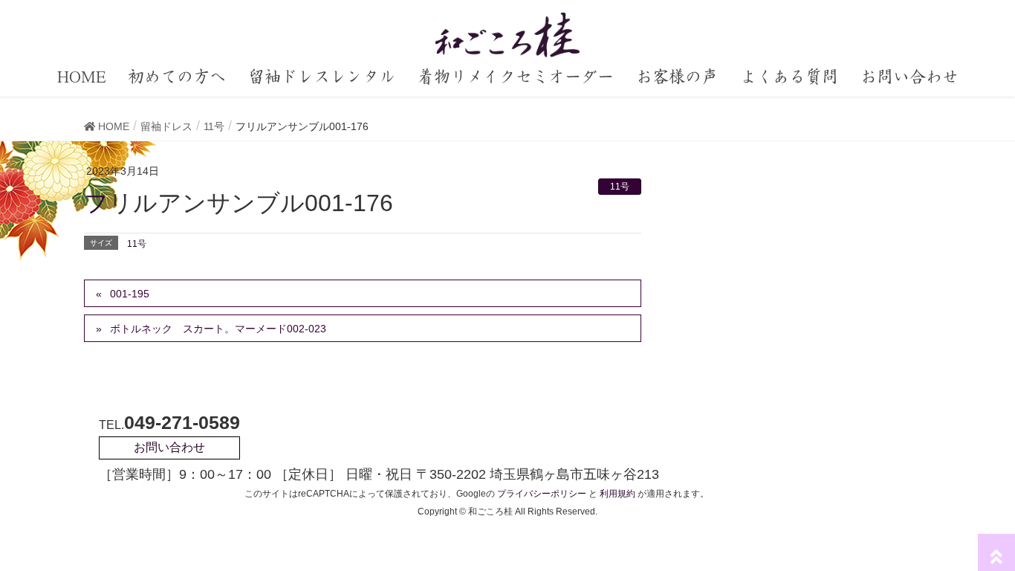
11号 (619, 186)
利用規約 (617, 493)
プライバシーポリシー (541, 493)
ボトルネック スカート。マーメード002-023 (218, 329)
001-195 (129, 294)
